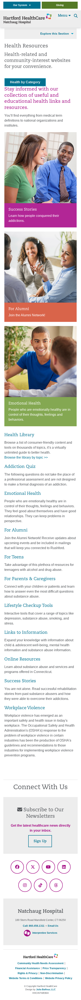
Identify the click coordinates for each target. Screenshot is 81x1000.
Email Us (53, 925)
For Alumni (15, 530)
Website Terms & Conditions (25, 978)
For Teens (14, 557)
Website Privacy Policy (58, 978)
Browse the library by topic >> (26, 457)
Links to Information (26, 633)
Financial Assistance (27, 968)
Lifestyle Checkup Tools (28, 606)
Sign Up (40, 841)
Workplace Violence (24, 708)
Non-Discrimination (51, 973)
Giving (60, 5)
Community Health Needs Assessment (40, 963)
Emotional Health (22, 494)
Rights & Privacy (28, 973)
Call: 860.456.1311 (33, 925)
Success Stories (20, 681)
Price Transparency (54, 968)
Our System (21, 5)
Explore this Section (54, 33)
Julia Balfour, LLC (46, 989)
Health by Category (25, 82)
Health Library (19, 435)
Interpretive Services (44, 932)
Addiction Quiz (20, 467)
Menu (63, 15)
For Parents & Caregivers (29, 579)
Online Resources (22, 659)
